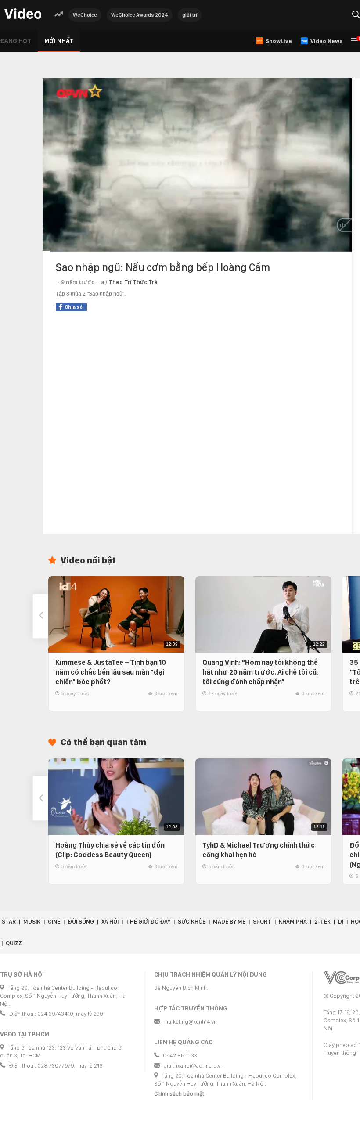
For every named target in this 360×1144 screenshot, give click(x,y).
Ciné (54, 921)
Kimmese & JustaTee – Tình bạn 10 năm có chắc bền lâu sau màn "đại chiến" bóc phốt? (110, 672)
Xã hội (110, 921)
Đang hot (15, 40)
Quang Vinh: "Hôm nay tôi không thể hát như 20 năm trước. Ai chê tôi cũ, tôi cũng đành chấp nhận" (260, 672)
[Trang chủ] (22, 14)
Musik (31, 921)
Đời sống (81, 921)
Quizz (14, 943)
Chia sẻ (74, 307)
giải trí (189, 15)
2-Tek (322, 921)
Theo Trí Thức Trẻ (133, 282)
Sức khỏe (191, 921)
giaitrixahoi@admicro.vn (193, 1065)
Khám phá (293, 921)
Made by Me (229, 921)
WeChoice (85, 15)
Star (9, 921)
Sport (262, 921)
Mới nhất (58, 40)
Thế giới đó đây (148, 921)
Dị (340, 921)
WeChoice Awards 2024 (139, 15)
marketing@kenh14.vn (190, 1021)
